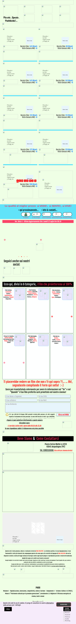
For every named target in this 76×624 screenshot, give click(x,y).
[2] (21, 257)
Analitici (67, 619)
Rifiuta (8, 609)
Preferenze (67, 617)
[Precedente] (5, 240)
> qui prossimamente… (28, 210)
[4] (27, 257)
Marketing (67, 620)
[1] (19, 257)
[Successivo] (41, 240)
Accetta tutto (63, 604)
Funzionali (67, 614)
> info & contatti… (49, 210)
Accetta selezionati (67, 609)
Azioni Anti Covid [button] (57, 217)
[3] (24, 257)
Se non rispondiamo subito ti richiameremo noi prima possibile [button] (24, 428)
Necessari (67, 612)
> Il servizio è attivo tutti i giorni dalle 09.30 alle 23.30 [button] (24, 426)
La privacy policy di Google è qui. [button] (58, 566)
